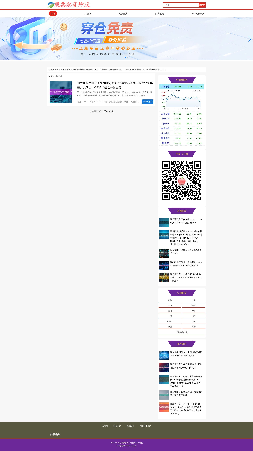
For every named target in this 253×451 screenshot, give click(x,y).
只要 (170, 326)
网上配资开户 (198, 13)
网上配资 (159, 13)
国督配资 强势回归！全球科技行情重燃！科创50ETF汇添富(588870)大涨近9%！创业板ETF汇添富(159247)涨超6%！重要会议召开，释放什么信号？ (186, 237)
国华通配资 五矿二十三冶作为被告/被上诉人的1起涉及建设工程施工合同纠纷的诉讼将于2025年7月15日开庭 (185, 408)
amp (194, 310)
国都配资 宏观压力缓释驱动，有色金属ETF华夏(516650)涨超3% (186, 264)
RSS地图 (130, 442)
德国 (194, 321)
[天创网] (68, 4)
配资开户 (123, 13)
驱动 (170, 310)
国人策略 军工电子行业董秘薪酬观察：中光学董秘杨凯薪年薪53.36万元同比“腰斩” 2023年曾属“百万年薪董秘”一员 (186, 381)
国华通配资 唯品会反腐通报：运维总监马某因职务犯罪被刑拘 (186, 366)
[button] (250, 39)
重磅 (194, 326)
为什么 (193, 305)
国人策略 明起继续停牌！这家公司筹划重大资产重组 (186, 393)
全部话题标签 (181, 331)
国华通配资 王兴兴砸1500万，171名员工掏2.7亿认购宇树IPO (186, 221)
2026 (170, 305)
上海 (170, 316)
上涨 (194, 300)
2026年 (170, 321)
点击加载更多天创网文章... (101, 111)
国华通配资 (147, 101)
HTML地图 (138, 442)
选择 (194, 316)
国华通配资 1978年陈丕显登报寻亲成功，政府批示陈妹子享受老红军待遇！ (186, 277)
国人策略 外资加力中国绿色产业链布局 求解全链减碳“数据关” (186, 354)
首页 (53, 13)
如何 (170, 300)
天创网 (88, 13)
